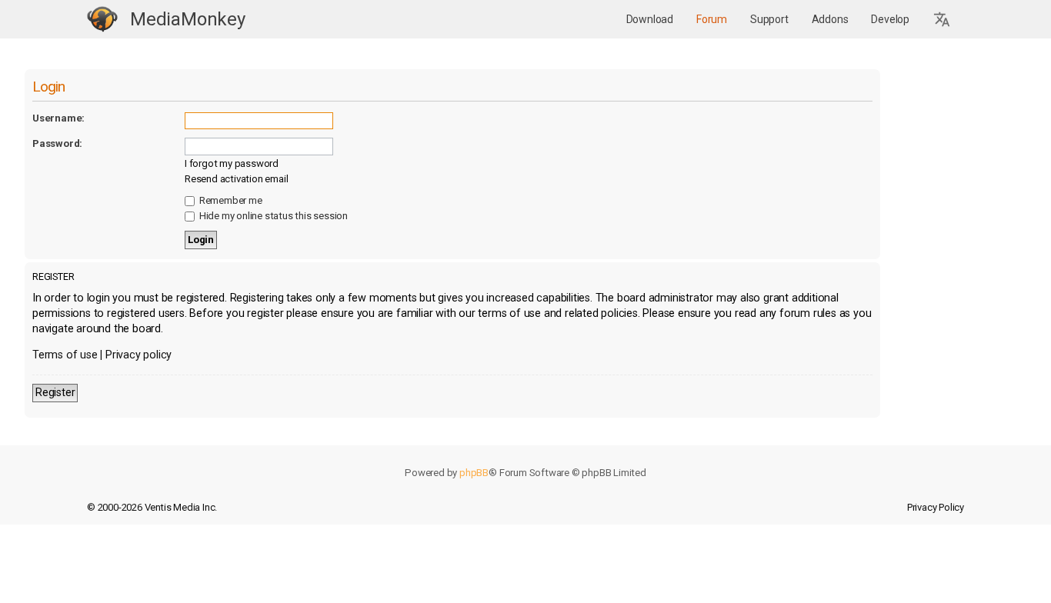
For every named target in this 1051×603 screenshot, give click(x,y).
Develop (890, 19)
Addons (830, 19)
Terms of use (65, 354)
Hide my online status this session (272, 216)
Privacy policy (138, 354)
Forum (711, 19)
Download (649, 19)
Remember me (229, 200)
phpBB (474, 472)
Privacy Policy (935, 507)
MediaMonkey (187, 19)
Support (769, 19)
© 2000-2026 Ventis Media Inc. (152, 507)
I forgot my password (232, 163)
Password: (57, 143)
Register (55, 392)
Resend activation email (236, 179)
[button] (942, 19)
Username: (58, 118)
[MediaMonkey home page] (102, 19)
